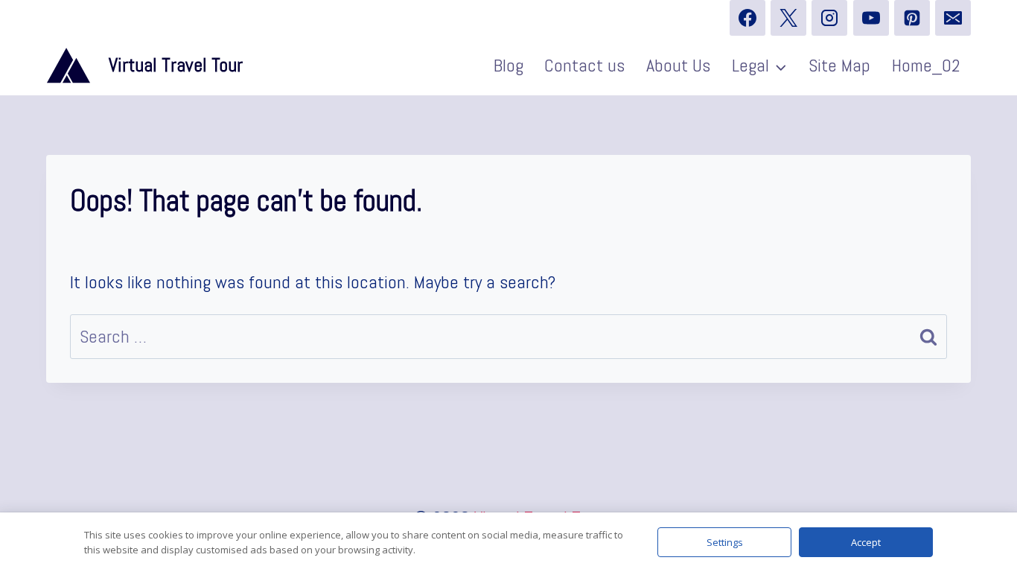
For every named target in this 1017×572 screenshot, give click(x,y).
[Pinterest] (912, 18)
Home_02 (926, 65)
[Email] (953, 18)
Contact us (584, 65)
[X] (788, 18)
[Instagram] (829, 18)
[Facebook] (747, 18)
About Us (678, 65)
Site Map (839, 65)
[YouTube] (871, 18)
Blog (508, 65)
